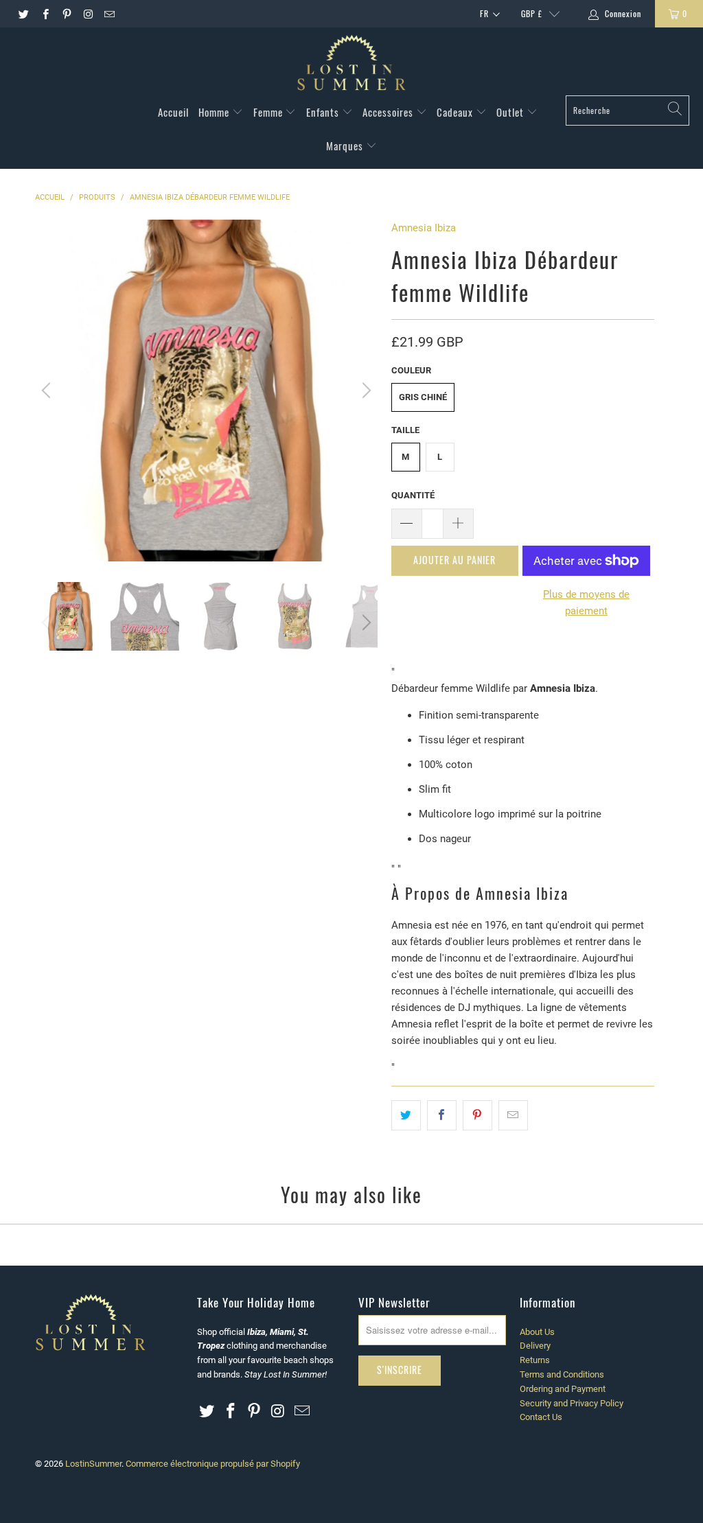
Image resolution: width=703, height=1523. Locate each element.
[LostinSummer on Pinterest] (66, 14)
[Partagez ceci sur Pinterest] (477, 1115)
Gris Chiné (423, 397)
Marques (346, 145)
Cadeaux (456, 111)
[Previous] (48, 390)
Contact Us (541, 1417)
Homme (215, 111)
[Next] (364, 390)
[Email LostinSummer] (109, 14)
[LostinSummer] (351, 64)
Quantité (413, 495)
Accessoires (389, 111)
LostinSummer (93, 1463)
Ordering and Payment (563, 1389)
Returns (535, 1360)
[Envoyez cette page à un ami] (513, 1115)
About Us (537, 1332)
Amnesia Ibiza (423, 228)
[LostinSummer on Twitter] (23, 14)
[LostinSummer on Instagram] (87, 14)
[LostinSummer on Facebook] (44, 14)
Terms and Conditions (562, 1374)
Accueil (173, 111)
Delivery (535, 1345)
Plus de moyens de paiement (586, 602)
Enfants (324, 111)
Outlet (511, 111)
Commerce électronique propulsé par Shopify (213, 1463)
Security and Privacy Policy (571, 1403)
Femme (269, 111)
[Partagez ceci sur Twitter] (406, 1115)
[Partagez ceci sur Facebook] (442, 1115)
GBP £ (531, 13)
